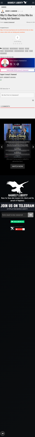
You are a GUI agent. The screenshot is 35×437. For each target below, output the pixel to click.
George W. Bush (9, 51)
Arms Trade (6, 48)
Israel (26, 51)
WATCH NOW (17, 166)
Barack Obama (14, 48)
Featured (21, 48)
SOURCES (3, 7)
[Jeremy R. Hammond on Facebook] (18, 11)
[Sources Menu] (33, 2)
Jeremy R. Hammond (11, 11)
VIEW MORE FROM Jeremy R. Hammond (17, 70)
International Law (19, 51)
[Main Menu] (2, 2)
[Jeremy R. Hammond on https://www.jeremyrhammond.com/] (22, 11)
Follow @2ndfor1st (18, 221)
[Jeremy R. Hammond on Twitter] (20, 11)
